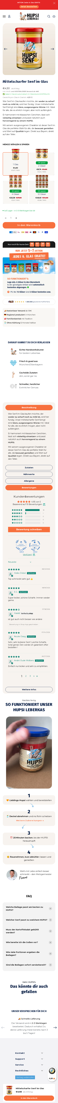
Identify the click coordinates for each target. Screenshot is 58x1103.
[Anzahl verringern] (5, 218)
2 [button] (25, 676)
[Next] (52, 49)
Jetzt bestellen (29, 7)
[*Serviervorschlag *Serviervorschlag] (29, 49)
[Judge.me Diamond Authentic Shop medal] (21, 545)
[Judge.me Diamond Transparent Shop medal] (34, 545)
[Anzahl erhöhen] (16, 218)
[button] (15, 164)
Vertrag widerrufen (25, 1077)
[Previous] (6, 49)
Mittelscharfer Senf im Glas (30, 1088)
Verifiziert (27, 554)
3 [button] (30, 676)
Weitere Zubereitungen (29, 821)
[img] (14, 569)
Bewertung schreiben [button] (29, 529)
